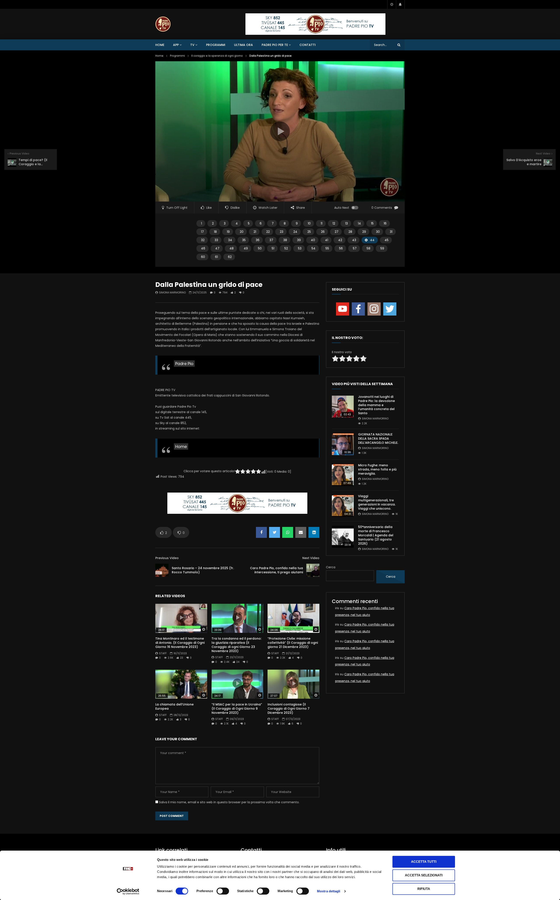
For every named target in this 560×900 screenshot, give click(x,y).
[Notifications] (400, 4)
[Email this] (300, 532)
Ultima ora (243, 45)
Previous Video (167, 558)
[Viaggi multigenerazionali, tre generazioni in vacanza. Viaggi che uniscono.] (343, 506)
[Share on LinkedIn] (313, 532)
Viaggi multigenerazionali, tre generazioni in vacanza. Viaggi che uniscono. (377, 502)
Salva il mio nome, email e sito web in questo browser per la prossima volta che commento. (229, 802)
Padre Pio (184, 363)
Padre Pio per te (275, 45)
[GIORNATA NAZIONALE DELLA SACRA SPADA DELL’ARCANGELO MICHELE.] (343, 444)
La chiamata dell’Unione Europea (174, 706)
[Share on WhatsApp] (287, 532)
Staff (163, 653)
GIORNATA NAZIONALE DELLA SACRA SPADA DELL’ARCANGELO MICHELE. (378, 438)
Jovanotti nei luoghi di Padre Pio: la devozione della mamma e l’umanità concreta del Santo (376, 405)
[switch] (223, 891)
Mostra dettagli (328, 891)
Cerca (330, 567)
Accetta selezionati (424, 875)
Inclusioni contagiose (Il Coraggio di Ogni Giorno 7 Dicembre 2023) (289, 708)
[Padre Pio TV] (163, 24)
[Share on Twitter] (274, 532)
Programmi (215, 45)
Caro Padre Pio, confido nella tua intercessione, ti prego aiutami (276, 570)
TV (192, 45)
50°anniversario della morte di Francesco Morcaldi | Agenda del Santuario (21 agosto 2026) (375, 535)
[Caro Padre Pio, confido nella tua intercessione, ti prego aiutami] (312, 570)
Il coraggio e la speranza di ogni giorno (217, 56)
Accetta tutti (423, 861)
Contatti (307, 45)
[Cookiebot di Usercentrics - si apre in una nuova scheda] (128, 891)
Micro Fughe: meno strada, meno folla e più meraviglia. (377, 469)
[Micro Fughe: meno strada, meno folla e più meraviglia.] (343, 475)
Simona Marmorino (172, 292)
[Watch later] (391, 4)
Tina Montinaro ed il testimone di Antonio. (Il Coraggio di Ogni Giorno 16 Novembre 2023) (180, 642)
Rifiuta (423, 889)
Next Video (310, 558)
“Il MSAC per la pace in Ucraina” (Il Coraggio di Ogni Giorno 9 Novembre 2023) (237, 708)
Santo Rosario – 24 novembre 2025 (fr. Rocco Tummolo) (203, 570)
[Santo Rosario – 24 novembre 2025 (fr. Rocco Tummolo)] (161, 570)
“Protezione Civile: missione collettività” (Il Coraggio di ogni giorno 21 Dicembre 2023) (293, 642)
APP (176, 45)
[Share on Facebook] (261, 532)
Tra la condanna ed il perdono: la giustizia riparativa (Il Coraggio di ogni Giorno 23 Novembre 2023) (236, 644)
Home (159, 45)
